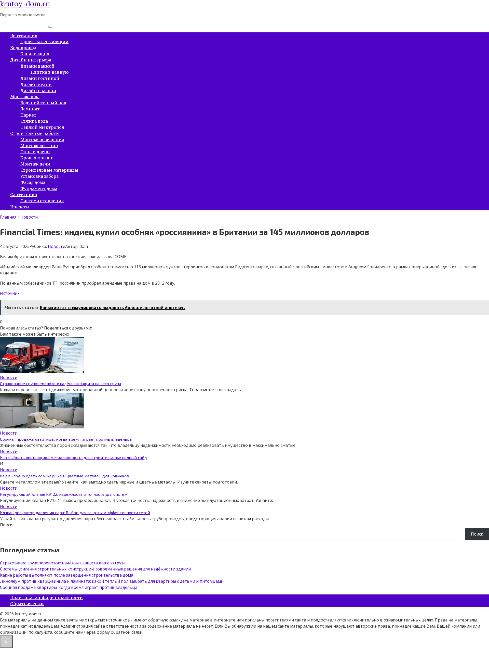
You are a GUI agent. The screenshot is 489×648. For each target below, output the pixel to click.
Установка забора (39, 176)
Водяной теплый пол (43, 102)
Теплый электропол (42, 127)
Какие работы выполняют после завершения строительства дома (66, 575)
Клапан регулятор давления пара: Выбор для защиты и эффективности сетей (75, 512)
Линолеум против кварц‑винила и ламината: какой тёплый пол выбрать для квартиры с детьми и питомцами (111, 581)
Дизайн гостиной (39, 78)
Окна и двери (35, 151)
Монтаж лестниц (39, 145)
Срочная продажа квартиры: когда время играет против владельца (66, 439)
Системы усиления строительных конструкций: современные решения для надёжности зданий (95, 569)
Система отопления (42, 200)
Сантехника (23, 194)
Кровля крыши (37, 157)
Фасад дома (32, 182)
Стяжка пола (34, 121)
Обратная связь (27, 603)
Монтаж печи (35, 164)
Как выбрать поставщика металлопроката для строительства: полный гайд (73, 457)
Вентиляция (23, 35)
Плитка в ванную (50, 72)
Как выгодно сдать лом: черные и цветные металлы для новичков (64, 475)
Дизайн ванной (37, 66)
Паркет (28, 115)
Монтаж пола (24, 96)
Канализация (34, 53)
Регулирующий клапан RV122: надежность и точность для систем (63, 494)
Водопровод (23, 47)
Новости (19, 206)
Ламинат (30, 108)
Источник (10, 293)
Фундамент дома (38, 188)
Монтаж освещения (42, 139)
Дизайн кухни (36, 84)
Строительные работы (35, 133)
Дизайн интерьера (30, 59)
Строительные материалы (49, 170)
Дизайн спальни (38, 90)
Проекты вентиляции (44, 41)
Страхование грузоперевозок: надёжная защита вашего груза (60, 383)
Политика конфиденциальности (46, 597)
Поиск (6, 525)
